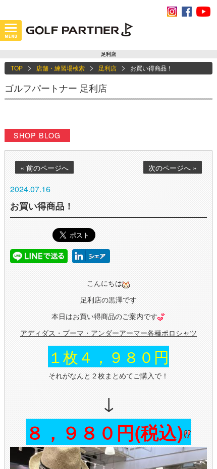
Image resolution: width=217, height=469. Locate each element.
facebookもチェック (187, 12)
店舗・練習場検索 (60, 67)
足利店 (107, 67)
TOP (17, 67)
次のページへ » (172, 168)
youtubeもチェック (203, 12)
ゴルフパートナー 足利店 (56, 87)
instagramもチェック (172, 12)
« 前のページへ (44, 168)
